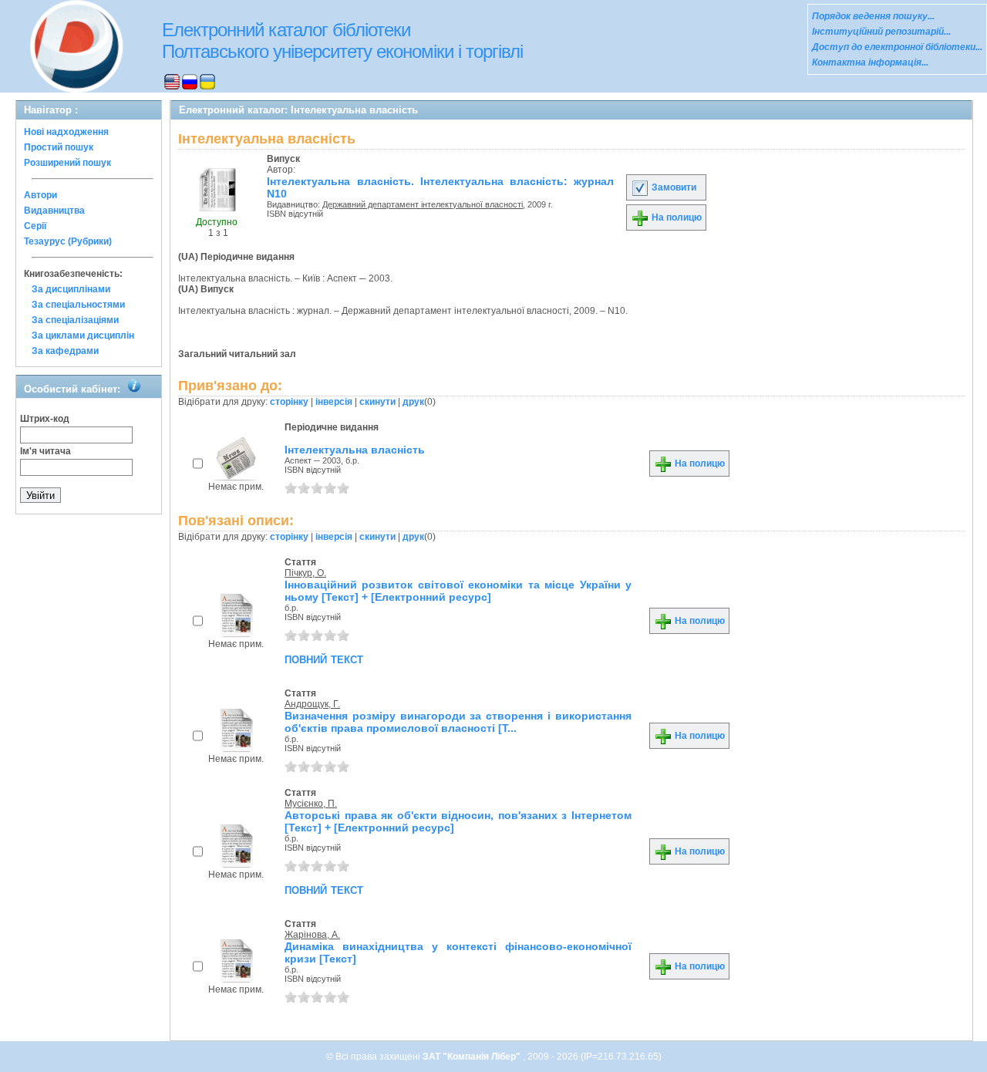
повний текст (324, 658)
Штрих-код (44, 418)
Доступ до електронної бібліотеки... (897, 47)
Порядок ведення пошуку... (873, 16)
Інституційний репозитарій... (881, 31)
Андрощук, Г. (312, 704)
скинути (377, 401)
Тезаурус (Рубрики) (68, 241)
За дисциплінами (71, 289)
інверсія (333, 401)
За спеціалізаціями (75, 320)
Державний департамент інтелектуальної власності (422, 204)
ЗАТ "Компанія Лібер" (473, 1056)
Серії (35, 226)
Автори (40, 195)
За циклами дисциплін (83, 335)
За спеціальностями (78, 304)
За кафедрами (65, 351)
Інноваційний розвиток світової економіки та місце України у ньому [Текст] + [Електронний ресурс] (458, 590)
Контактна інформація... (870, 62)
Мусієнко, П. (311, 803)
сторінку (289, 401)
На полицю (675, 217)
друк (413, 401)
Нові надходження (66, 131)
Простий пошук (58, 147)
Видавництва (54, 210)
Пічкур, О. (305, 573)
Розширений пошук (67, 162)
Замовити (672, 187)
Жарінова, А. (312, 934)
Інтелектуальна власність (355, 449)
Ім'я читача (45, 451)
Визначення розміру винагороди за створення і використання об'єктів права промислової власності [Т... (458, 722)
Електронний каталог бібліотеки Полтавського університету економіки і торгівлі (342, 40)
